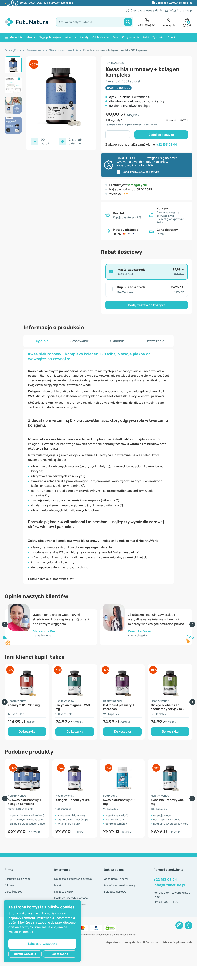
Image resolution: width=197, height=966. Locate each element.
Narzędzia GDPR (64, 891)
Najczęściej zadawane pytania (73, 879)
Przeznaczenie (35, 50)
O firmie (9, 885)
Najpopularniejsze (50, 37)
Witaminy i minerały (76, 37)
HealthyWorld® (114, 63)
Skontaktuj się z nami (17, 879)
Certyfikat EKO (13, 891)
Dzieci (171, 37)
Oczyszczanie (130, 37)
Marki (57, 885)
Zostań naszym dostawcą (119, 885)
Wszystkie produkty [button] (22, 37)
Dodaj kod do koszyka (174, 2)
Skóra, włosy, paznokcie (63, 50)
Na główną (15, 50)
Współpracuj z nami (116, 879)
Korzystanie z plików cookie (141, 942)
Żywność (158, 37)
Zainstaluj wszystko (42, 944)
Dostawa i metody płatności (71, 898)
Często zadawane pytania (146, 10)
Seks (115, 37)
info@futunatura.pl (180, 10)
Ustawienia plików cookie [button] (177, 942)
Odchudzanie (100, 37)
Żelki (146, 37)
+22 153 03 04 (166, 144)
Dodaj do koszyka (161, 134)
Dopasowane (59, 954)
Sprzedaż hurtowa (115, 891)
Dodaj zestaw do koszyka (146, 305)
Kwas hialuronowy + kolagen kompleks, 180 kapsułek (115, 50)
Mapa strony (113, 942)
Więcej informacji (20, 932)
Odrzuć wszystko (25, 954)
